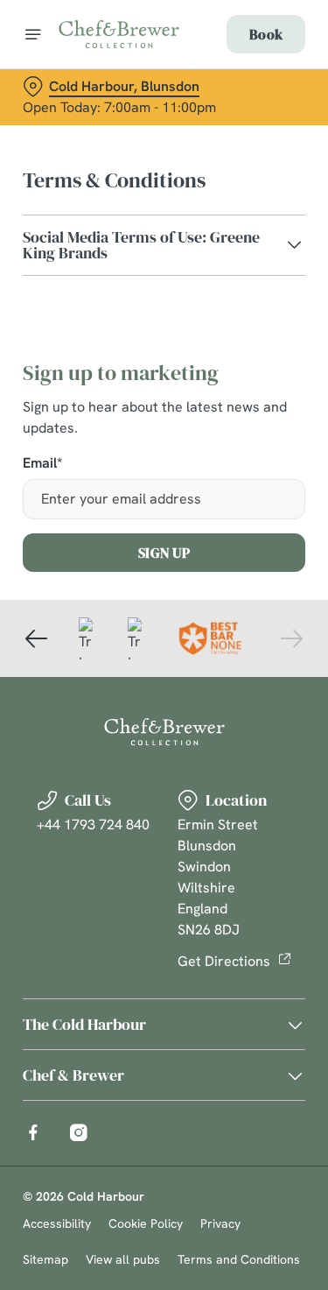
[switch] (283, 669)
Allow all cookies (164, 904)
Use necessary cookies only (164, 962)
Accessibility (57, 1223)
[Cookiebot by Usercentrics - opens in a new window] (233, 313)
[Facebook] (33, 1132)
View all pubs (123, 1259)
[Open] (33, 34)
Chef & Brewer (73, 1075)
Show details (234, 849)
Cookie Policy (145, 1223)
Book (266, 34)
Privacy (220, 1223)
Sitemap (45, 1259)
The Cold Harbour (84, 1024)
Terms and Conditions (239, 1259)
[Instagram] (78, 1132)
